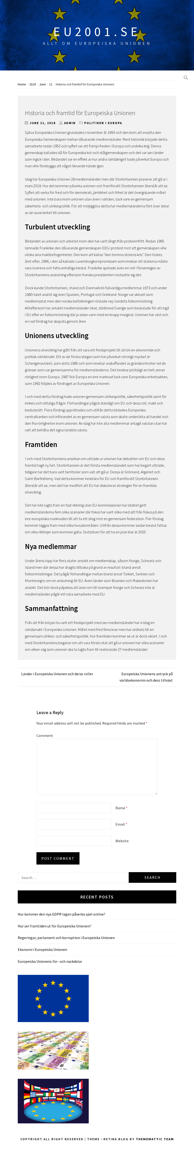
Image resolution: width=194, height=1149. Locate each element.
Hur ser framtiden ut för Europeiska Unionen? (54, 926)
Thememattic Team (155, 1139)
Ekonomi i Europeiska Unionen (42, 949)
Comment (44, 735)
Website (122, 840)
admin (70, 123)
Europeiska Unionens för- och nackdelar (50, 961)
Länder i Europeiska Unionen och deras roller (57, 673)
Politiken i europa (103, 123)
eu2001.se (97, 31)
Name (121, 807)
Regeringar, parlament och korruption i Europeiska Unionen (66, 937)
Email (121, 824)
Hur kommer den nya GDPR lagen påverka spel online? (61, 914)
